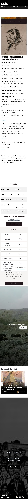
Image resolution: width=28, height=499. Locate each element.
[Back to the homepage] (4, 3)
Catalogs (6, 6)
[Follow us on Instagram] (6, 497)
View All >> (3, 106)
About (19, 21)
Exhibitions (12, 21)
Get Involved (14, 467)
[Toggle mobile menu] (25, 2)
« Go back (4, 21)
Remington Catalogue (14, 6)
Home (2, 6)
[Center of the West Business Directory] (20, 497)
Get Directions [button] (14, 224)
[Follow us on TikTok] (4, 497)
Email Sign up (6, 495)
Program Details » (21, 269)
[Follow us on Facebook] (2, 497)
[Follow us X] (10, 497)
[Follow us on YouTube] (8, 497)
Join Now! (23, 327)
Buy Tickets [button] (14, 283)
